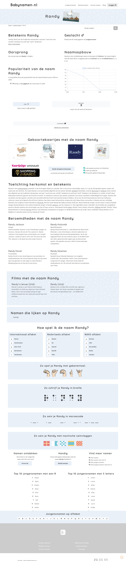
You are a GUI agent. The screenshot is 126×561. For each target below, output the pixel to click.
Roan (37, 489)
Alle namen (94, 458)
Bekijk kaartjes (63, 463)
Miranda (40, 203)
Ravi (36, 492)
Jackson (55, 205)
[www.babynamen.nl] (23, 5)
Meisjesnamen (83, 5)
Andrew (103, 191)
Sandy (16, 317)
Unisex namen (95, 5)
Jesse (93, 496)
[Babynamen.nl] (63, 532)
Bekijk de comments (61, 127)
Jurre (93, 504)
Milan (93, 485)
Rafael (37, 504)
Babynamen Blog (82, 543)
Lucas (93, 481)
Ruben (36, 485)
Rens (37, 496)
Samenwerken (81, 546)
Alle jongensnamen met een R (101, 465)
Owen (70, 207)
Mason (93, 489)
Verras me (25, 463)
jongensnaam (22, 188)
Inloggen (111, 5)
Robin (37, 507)
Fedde (93, 507)
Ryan (37, 481)
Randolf (74, 191)
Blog (104, 5)
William (98, 207)
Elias (93, 492)
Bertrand (95, 191)
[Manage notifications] (121, 557)
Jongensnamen (70, 5)
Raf (37, 500)
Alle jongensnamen (97, 462)
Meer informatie (14, 44)
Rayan (37, 478)
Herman (29, 210)
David (93, 500)
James (93, 478)
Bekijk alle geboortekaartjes (61, 169)
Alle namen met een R (98, 460)
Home (10, 25)
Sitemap (81, 549)
